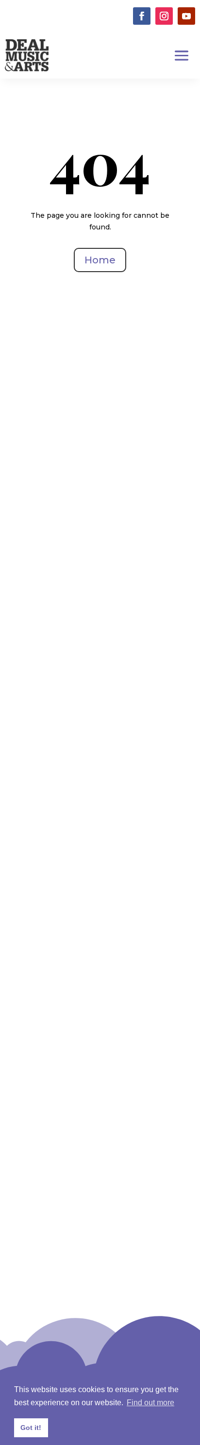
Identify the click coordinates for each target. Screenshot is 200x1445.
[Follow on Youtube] (186, 16)
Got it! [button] (30, 1427)
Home (100, 260)
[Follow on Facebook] (141, 16)
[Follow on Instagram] (164, 16)
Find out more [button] (150, 1402)
